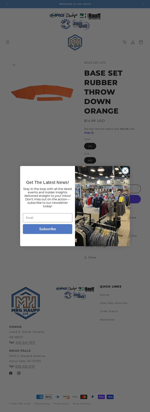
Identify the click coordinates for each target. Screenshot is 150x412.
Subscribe (47, 228)
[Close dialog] (125, 170)
